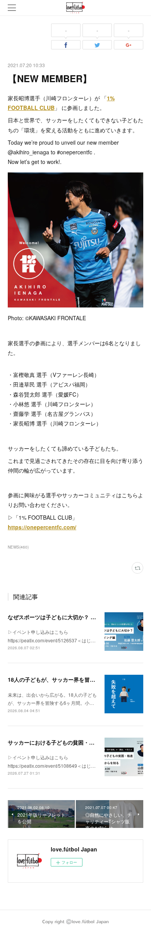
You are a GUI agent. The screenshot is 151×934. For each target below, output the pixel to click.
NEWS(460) (18, 547)
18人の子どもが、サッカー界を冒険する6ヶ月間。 (69, 679)
